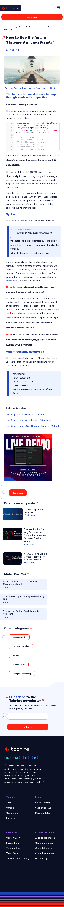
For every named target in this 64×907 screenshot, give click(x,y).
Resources (11, 832)
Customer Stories (21, 646)
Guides (16, 655)
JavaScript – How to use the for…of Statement (29, 420)
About (9, 802)
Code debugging (44, 848)
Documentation (43, 813)
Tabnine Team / (12, 88)
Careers (10, 808)
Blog (15, 27)
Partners (10, 818)
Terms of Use (13, 848)
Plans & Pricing (42, 802)
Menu (59, 7)
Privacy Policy (13, 843)
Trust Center (12, 853)
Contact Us (12, 813)
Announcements (19, 637)
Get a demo (32, 17)
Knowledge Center (45, 832)
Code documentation (46, 853)
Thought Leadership (22, 673)
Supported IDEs (43, 808)
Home (5, 27)
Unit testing (41, 858)
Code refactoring (44, 843)
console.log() (12, 280)
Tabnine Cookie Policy (17, 858)
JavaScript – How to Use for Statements (26, 414)
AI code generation (45, 838)
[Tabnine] (13, 11)
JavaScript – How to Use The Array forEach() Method (32, 426)
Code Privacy (13, 838)
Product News (19, 664)
